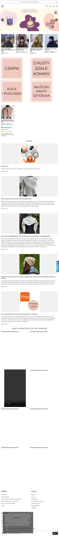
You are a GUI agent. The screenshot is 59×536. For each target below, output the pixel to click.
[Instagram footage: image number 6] (44, 427)
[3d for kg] (29, 19)
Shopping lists (34, 499)
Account (33, 491)
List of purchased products (37, 501)
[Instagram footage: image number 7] (15, 465)
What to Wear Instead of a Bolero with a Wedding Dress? (16, 198)
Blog (29, 141)
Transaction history (35, 503)
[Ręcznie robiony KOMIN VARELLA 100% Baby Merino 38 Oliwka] (7, 41)
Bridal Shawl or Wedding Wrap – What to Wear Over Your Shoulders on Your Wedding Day (25, 236)
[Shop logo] (2, 6)
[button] (2, 19)
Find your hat (4, 166)
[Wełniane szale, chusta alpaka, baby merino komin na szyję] (44, 68)
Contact (3, 505)
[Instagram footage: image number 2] (44, 349)
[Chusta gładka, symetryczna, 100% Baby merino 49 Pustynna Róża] (7, 112)
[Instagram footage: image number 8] (44, 465)
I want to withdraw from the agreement (10, 501)
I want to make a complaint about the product (11, 499)
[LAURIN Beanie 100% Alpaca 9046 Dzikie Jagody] (22, 41)
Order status (4, 494)
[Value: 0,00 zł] (54, 6)
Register (33, 494)
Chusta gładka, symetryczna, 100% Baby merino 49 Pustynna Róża (7, 121)
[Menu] (57, 6)
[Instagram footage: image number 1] (15, 349)
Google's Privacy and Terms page (16, 526)
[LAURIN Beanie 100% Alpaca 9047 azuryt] (51, 41)
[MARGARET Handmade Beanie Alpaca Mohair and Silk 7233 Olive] (36, 41)
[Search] (47, 6)
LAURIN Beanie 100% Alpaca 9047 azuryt (51, 49)
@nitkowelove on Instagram (29, 328)
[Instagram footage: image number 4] (44, 388)
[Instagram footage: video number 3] (15, 388)
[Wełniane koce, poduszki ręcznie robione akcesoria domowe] (14, 91)
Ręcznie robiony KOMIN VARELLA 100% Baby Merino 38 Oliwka (7, 50)
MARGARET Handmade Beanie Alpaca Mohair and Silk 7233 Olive (36, 50)
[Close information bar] (56, 2)
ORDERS (4, 491)
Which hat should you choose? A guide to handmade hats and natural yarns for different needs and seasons (28, 277)
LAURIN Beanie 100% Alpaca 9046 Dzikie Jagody (22, 49)
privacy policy (16, 517)
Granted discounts (35, 505)
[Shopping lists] (50, 6)
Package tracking (5, 496)
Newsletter (33, 507)
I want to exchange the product (8, 503)
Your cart (33, 496)
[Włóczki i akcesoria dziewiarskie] (44, 91)
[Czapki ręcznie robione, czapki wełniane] (14, 68)
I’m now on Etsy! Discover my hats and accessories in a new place (19, 314)
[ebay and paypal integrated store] (55, 533)
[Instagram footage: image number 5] (15, 427)
